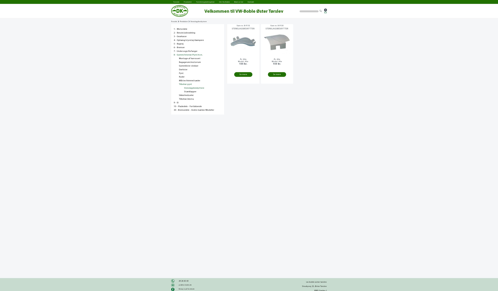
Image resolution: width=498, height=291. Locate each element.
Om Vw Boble (224, 2)
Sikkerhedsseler (186, 95)
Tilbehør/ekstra (186, 99)
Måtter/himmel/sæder (189, 81)
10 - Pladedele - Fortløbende (188, 106)
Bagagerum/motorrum (190, 62)
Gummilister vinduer (188, 66)
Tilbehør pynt (185, 84)
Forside (176, 2)
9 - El (176, 103)
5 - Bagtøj (179, 44)
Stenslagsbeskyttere (199, 21)
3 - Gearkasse (180, 37)
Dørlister (183, 70)
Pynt (181, 73)
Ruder (182, 77)
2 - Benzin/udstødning (184, 33)
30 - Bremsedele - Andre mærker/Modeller (194, 110)
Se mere (243, 74)
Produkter (188, 2)
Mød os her (238, 2)
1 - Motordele (180, 29)
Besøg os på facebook (186, 289)
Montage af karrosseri (189, 59)
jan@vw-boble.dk (185, 285)
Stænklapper (190, 92)
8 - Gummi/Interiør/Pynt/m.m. (188, 55)
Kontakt (251, 2)
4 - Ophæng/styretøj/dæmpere (189, 40)
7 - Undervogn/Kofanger (186, 51)
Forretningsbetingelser (205, 2)
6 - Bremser (179, 48)
